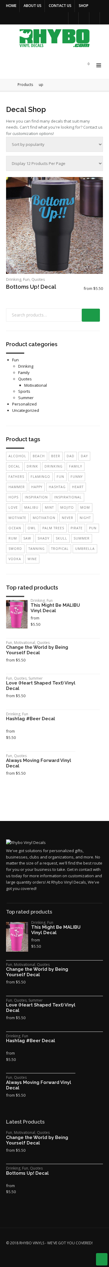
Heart (78, 487)
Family (24, 372)
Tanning (36, 549)
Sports (24, 391)
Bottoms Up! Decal (31, 287)
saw (27, 538)
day (84, 456)
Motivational (35, 385)
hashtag (57, 487)
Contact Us (60, 5)
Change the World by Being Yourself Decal (37, 650)
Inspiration (36, 497)
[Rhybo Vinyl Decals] (56, 38)
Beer (55, 456)
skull (61, 538)
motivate (17, 518)
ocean (14, 528)
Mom (85, 507)
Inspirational (68, 497)
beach (39, 456)
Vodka (14, 559)
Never (67, 518)
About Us (32, 5)
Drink (32, 466)
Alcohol (17, 456)
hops (13, 497)
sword (15, 549)
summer (82, 538)
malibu (31, 507)
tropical (60, 549)
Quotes (38, 279)
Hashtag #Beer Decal (30, 718)
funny (77, 476)
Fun (26, 279)
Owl (32, 528)
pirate (77, 528)
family (75, 466)
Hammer (16, 487)
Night (85, 518)
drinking (54, 466)
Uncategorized (25, 410)
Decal (14, 466)
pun (93, 528)
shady (43, 538)
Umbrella (85, 549)
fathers (16, 476)
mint (49, 507)
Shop (83, 5)
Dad (70, 456)
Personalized (24, 404)
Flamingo (40, 476)
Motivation (44, 518)
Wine (32, 559)
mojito (67, 507)
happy (36, 487)
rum (12, 538)
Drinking (13, 279)
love (13, 507)
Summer (26, 397)
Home (11, 5)
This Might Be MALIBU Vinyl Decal (55, 607)
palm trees (53, 528)
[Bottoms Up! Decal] (54, 225)
